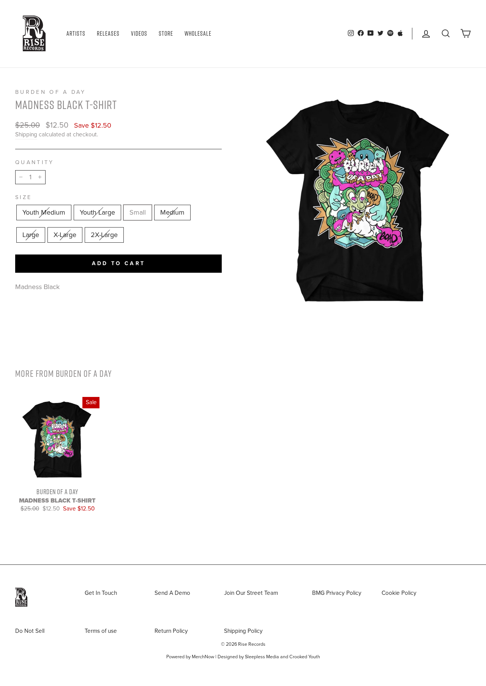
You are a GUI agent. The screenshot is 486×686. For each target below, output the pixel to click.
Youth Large (97, 212)
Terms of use (101, 631)
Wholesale (198, 33)
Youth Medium (43, 212)
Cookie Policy (399, 593)
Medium (172, 212)
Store (166, 33)
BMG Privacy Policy (336, 593)
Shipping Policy (243, 631)
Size (23, 197)
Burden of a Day (50, 92)
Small (137, 212)
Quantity (34, 162)
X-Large (65, 235)
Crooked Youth (304, 657)
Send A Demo (172, 593)
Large (30, 235)
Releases (108, 33)
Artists (75, 33)
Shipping (26, 134)
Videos (139, 33)
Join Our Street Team (251, 593)
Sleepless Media (262, 657)
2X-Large (104, 235)
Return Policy (171, 631)
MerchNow (203, 657)
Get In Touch (101, 593)
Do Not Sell (29, 631)
